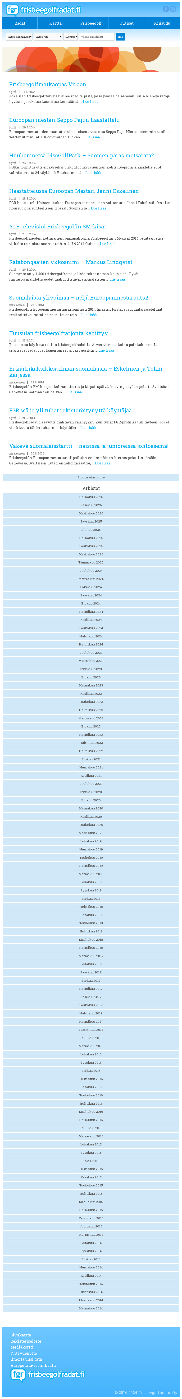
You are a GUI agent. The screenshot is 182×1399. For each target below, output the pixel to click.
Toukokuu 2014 (91, 1284)
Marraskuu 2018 (91, 874)
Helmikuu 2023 (91, 710)
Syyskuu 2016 (91, 1062)
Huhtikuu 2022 (91, 742)
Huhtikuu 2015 (91, 1193)
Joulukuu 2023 (91, 652)
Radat (19, 23)
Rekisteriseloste (25, 1341)
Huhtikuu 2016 (91, 1103)
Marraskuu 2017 (91, 956)
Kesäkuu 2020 (91, 816)
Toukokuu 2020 (91, 824)
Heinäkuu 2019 (91, 849)
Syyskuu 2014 (91, 1251)
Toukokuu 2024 (91, 628)
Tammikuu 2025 (91, 562)
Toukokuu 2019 (91, 857)
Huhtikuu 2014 (91, 1292)
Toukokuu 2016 (91, 1095)
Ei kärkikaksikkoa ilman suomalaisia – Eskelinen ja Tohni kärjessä (86, 371)
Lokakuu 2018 (91, 882)
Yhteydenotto (23, 1353)
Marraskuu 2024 (91, 579)
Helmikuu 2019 (91, 865)
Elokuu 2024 (91, 603)
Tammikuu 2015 (91, 1218)
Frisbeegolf (91, 23)
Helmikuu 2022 (91, 751)
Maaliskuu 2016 (91, 1111)
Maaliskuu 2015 (91, 1202)
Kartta (55, 23)
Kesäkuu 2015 (91, 1177)
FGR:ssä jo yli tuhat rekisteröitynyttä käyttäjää (70, 410)
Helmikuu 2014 (91, 1308)
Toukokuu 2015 (91, 1185)
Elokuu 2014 (91, 1259)
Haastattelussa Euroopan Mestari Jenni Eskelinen (74, 190)
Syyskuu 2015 (91, 1152)
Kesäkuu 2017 (91, 997)
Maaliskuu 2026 (91, 513)
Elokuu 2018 (91, 898)
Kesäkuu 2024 (91, 620)
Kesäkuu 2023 (91, 693)
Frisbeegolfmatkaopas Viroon (47, 84)
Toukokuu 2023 (91, 702)
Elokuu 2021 (91, 759)
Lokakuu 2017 (91, 964)
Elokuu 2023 (91, 677)
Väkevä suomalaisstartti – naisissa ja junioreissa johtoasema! (88, 445)
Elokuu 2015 (91, 1161)
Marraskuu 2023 (91, 661)
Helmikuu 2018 (91, 947)
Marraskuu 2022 (91, 718)
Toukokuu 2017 (91, 1005)
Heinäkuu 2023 (91, 685)
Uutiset (126, 23)
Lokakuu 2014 (91, 1243)
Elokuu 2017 (91, 980)
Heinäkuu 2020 (91, 808)
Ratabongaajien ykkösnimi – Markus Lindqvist (70, 262)
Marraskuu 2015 (91, 1136)
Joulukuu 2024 (91, 570)
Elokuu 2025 (91, 529)
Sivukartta (20, 1334)
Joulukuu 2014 (91, 1226)
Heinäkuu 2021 (91, 767)
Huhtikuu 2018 (91, 931)
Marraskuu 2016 (91, 1046)
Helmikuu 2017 (91, 1021)
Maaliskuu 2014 (91, 1300)
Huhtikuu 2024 (91, 636)
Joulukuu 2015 (91, 1128)
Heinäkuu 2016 (91, 1079)
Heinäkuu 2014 (91, 1267)
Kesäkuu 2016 (91, 1087)
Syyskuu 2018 (91, 890)
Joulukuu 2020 (91, 783)
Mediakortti (21, 1346)
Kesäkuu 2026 (91, 505)
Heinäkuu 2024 (91, 611)
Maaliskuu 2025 (91, 554)
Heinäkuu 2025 (91, 538)
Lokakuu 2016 (91, 1054)
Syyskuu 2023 (91, 669)
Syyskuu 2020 (91, 792)
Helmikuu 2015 (91, 1210)
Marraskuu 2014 (91, 1234)
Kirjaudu (162, 23)
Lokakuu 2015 (91, 1144)
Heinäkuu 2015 (91, 1169)
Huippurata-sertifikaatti (33, 1365)
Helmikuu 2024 (91, 644)
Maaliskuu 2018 (91, 939)
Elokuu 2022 (91, 726)
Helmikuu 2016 (91, 1120)
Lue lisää (90, 101)
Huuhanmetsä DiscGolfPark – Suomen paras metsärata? (81, 155)
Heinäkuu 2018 (91, 906)
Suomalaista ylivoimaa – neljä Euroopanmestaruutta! (78, 297)
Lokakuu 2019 (91, 841)
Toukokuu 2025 (91, 546)
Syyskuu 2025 (91, 521)
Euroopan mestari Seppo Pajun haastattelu (64, 119)
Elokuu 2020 (91, 800)
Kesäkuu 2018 (91, 915)
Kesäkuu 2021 (91, 775)
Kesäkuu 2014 (91, 1275)
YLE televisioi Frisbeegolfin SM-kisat (57, 226)
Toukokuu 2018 (91, 923)
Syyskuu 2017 (91, 972)
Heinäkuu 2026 (91, 497)
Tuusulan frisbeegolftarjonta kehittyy (58, 333)
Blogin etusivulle (91, 477)
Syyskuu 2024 (91, 595)
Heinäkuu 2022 (91, 734)
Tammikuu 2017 (91, 1029)
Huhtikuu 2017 (91, 1013)
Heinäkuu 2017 (91, 988)
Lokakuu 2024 (91, 587)
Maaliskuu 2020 (91, 833)
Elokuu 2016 (91, 1070)
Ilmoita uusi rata (26, 1359)
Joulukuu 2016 (91, 1038)
